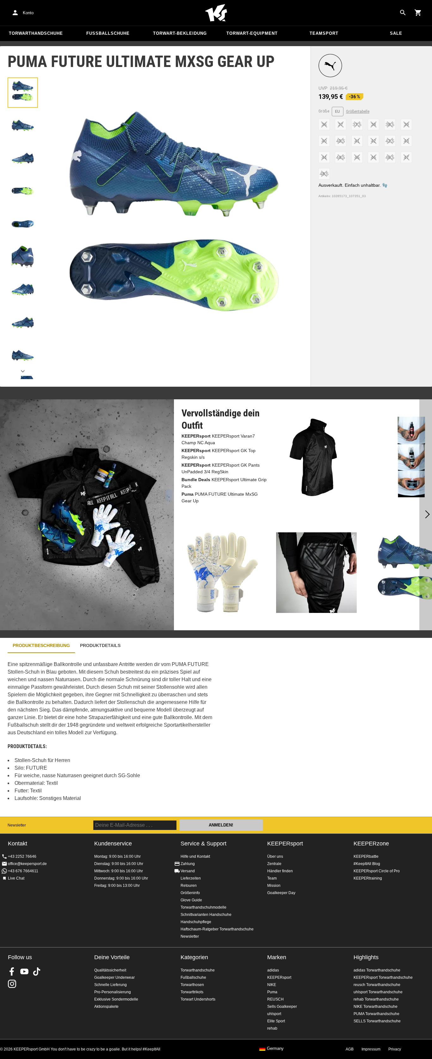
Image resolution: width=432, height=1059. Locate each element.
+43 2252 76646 (22, 856)
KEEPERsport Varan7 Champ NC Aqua (218, 439)
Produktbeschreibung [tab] (41, 645)
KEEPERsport (285, 843)
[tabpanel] (110, 734)
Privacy (394, 1049)
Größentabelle (357, 111)
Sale (396, 33)
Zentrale (274, 864)
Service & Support (203, 843)
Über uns (275, 856)
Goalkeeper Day (281, 893)
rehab (272, 1028)
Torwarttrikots (192, 992)
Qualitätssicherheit (110, 970)
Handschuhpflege (196, 922)
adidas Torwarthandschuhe (377, 970)
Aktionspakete (106, 1006)
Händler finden (280, 871)
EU (337, 111)
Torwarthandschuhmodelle (203, 907)
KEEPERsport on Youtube (24, 971)
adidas (273, 970)
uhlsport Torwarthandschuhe (378, 992)
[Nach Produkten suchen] (403, 12)
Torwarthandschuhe (36, 33)
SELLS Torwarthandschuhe (377, 1021)
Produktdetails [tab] (100, 645)
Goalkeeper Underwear (114, 977)
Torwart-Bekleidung (180, 33)
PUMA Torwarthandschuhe (376, 1014)
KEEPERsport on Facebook (12, 971)
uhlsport (274, 1014)
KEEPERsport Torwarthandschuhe (383, 977)
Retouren (189, 885)
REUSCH (275, 999)
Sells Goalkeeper (282, 1006)
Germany (275, 1048)
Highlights (366, 957)
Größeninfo (190, 893)
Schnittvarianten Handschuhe (206, 914)
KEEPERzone (371, 843)
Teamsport (324, 33)
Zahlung (188, 864)
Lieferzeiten (191, 878)
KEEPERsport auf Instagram (12, 984)
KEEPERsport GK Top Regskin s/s (219, 454)
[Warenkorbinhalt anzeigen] (418, 12)
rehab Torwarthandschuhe (376, 999)
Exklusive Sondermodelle (116, 999)
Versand (188, 871)
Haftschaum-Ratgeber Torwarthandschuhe (217, 929)
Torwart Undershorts (198, 999)
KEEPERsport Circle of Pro (377, 871)
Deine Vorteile (112, 957)
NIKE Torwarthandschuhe (376, 1006)
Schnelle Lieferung (110, 985)
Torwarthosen (192, 985)
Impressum (370, 1049)
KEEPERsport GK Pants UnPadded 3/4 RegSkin (221, 468)
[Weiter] (425, 515)
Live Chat (16, 878)
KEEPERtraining (368, 878)
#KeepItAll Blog (367, 864)
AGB (350, 1049)
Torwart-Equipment (252, 33)
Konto (28, 12)
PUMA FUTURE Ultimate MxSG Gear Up (220, 497)
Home (216, 13)
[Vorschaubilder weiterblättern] (22, 371)
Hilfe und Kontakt (195, 856)
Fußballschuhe (108, 33)
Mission (274, 885)
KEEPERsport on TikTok (37, 971)
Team (272, 878)
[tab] (23, 92)
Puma (272, 992)
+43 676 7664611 (23, 871)
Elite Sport (276, 1021)
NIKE (271, 985)
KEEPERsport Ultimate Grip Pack (224, 483)
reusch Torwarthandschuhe (377, 985)
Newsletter (17, 825)
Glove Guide (191, 900)
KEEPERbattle (366, 856)
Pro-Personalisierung (112, 992)
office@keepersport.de (27, 864)
